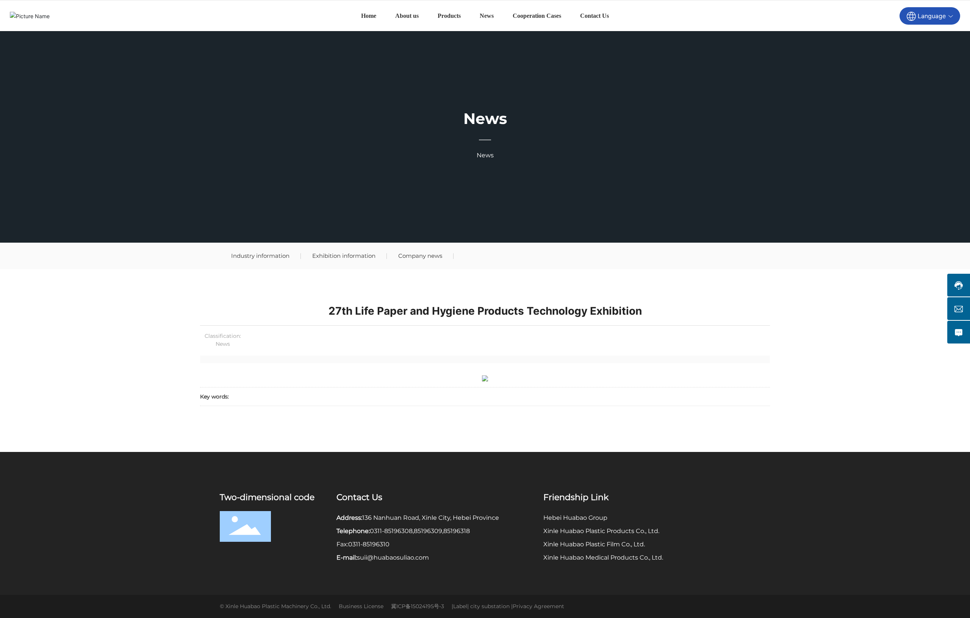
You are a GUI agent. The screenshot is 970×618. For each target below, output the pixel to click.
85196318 (456, 531)
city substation (490, 606)
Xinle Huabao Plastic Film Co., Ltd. (594, 544)
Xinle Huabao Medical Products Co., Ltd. (603, 557)
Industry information (260, 255)
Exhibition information (343, 255)
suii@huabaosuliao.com (393, 557)
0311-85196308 (391, 531)
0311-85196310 (369, 544)
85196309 (428, 531)
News (485, 118)
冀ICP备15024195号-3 (417, 606)
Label (460, 606)
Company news (420, 255)
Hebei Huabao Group (575, 517)
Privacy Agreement (538, 606)
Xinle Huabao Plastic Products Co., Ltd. (601, 531)
